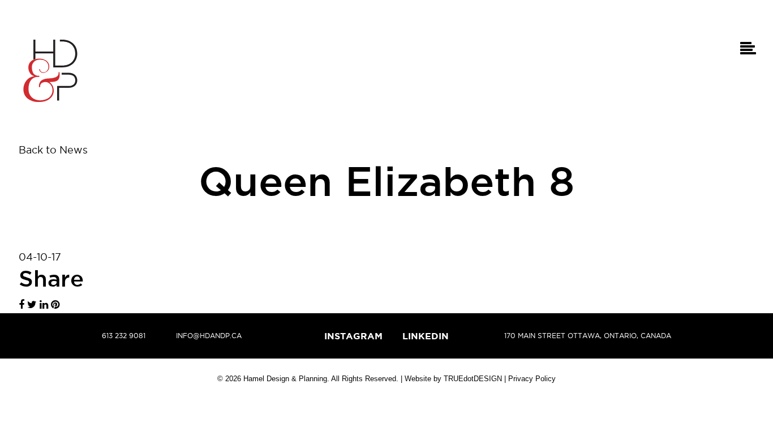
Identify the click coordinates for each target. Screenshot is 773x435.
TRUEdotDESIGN (473, 378)
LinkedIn (425, 336)
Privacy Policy (532, 378)
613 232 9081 (123, 335)
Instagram (353, 336)
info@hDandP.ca (209, 335)
